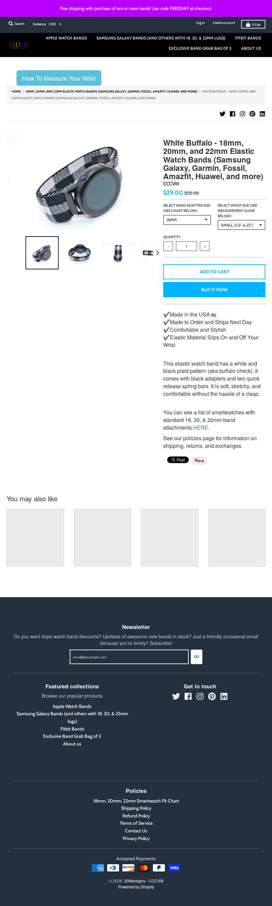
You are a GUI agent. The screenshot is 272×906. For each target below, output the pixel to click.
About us (72, 744)
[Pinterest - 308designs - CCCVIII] (252, 114)
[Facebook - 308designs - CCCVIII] (233, 114)
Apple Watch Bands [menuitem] (66, 37)
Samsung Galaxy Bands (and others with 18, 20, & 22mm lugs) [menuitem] (161, 37)
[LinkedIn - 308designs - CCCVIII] (262, 114)
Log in (200, 23)
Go (196, 656)
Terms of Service (136, 823)
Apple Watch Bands (72, 706)
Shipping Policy (136, 808)
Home (16, 91)
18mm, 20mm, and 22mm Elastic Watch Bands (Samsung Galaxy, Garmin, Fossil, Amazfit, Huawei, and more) (111, 91)
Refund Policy (136, 816)
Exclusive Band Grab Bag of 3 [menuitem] (200, 48)
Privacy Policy (136, 838)
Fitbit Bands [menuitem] (248, 37)
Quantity (172, 237)
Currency (39, 24)
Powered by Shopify (136, 886)
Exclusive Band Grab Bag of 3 (72, 736)
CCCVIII (171, 184)
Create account (224, 23)
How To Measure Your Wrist (59, 78)
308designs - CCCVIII (143, 880)
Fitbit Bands (72, 729)
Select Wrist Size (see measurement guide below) (237, 210)
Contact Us (136, 831)
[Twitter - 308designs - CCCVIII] (223, 114)
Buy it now (214, 290)
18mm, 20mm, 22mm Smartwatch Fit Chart (136, 801)
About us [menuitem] (251, 48)
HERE (200, 427)
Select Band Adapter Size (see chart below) (186, 208)
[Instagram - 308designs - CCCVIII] (242, 114)
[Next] (157, 252)
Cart (256, 25)
